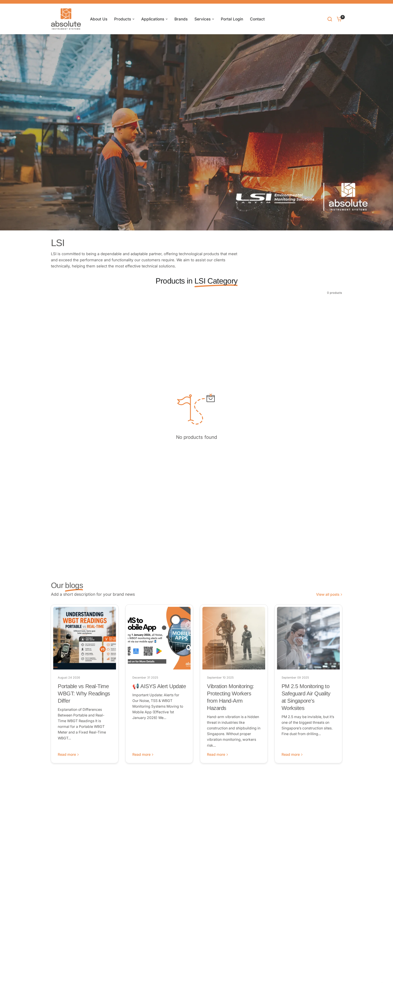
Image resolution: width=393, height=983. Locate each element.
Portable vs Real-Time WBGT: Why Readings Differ (84, 693)
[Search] (329, 19)
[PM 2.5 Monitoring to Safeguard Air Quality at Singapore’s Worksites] (308, 638)
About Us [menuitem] (98, 19)
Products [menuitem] (122, 19)
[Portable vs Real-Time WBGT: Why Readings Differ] (84, 638)
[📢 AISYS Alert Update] (159, 638)
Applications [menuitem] (152, 19)
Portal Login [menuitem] (232, 19)
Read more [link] (67, 754)
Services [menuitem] (202, 19)
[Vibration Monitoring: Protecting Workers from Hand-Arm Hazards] (233, 638)
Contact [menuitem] (257, 19)
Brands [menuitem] (181, 19)
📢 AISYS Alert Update (159, 686)
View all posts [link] (327, 594)
